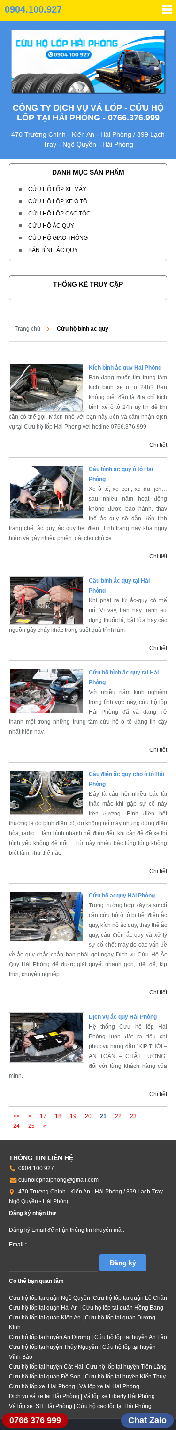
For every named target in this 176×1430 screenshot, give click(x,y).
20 (88, 1116)
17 (43, 1116)
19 (73, 1116)
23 (133, 1116)
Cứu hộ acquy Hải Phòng (122, 895)
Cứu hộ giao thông (58, 238)
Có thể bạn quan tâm (36, 1281)
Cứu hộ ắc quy (51, 225)
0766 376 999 (35, 1420)
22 (118, 1116)
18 (58, 1116)
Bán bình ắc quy (53, 250)
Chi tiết (158, 445)
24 (16, 1126)
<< (16, 1116)
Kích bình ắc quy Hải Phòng (125, 367)
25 (31, 1126)
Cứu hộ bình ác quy (82, 329)
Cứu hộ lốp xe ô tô (57, 201)
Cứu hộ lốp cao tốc (59, 213)
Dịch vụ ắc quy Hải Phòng (123, 1017)
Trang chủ (27, 329)
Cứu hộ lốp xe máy (57, 189)
